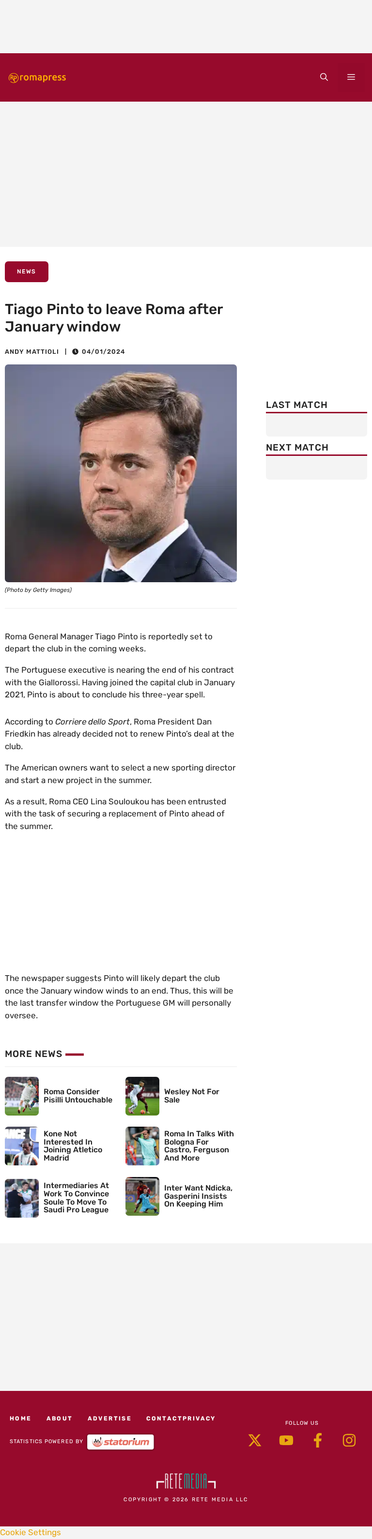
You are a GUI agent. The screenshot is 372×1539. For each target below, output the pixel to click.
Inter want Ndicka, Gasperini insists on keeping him (198, 1196)
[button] (324, 77)
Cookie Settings (30, 1532)
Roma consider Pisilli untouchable (78, 1095)
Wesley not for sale (191, 1095)
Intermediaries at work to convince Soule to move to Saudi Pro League (76, 1197)
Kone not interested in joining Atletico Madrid (73, 1145)
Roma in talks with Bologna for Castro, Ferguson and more (199, 1145)
